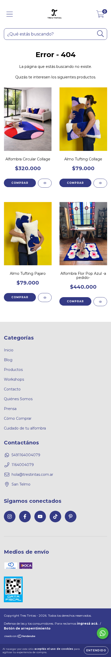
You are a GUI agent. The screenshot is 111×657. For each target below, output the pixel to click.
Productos (13, 369)
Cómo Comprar (17, 418)
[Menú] (9, 14)
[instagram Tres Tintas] (9, 516)
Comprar (19, 183)
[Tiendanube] (20, 637)
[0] (100, 15)
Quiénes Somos (18, 399)
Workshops (14, 379)
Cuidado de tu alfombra (25, 428)
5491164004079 (26, 455)
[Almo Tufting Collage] (100, 183)
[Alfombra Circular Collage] (45, 183)
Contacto (12, 389)
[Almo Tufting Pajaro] (45, 297)
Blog (8, 360)
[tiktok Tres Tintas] (55, 516)
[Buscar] (100, 34)
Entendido (96, 650)
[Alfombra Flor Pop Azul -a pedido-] (100, 301)
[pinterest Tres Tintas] (70, 516)
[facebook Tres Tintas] (25, 516)
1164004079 (23, 464)
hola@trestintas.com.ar (32, 474)
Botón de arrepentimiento (27, 628)
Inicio (8, 350)
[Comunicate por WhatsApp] (102, 633)
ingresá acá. (87, 623)
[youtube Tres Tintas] (40, 516)
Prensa (10, 408)
